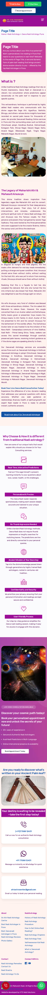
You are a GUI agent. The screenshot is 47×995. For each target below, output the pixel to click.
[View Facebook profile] (26, 963)
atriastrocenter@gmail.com (23, 889)
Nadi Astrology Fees (33, 939)
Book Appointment (24, 11)
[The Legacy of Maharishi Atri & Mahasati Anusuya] (23, 248)
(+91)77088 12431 (23, 831)
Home (3, 34)
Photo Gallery (6, 941)
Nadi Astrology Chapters (35, 935)
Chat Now (34, 4)
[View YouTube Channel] (29, 963)
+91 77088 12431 (23, 860)
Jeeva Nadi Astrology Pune (33, 34)
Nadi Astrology (14, 34)
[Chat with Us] (41, 986)
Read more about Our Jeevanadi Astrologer (22, 414)
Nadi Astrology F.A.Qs (10, 974)
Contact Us (6, 966)
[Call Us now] (6, 986)
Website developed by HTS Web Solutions (18, 992)
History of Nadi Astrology (35, 918)
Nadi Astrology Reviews (11, 937)
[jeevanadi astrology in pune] (23, 157)
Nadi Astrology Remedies (11, 964)
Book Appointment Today (15, 751)
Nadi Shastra (6, 970)
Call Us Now (15, 4)
